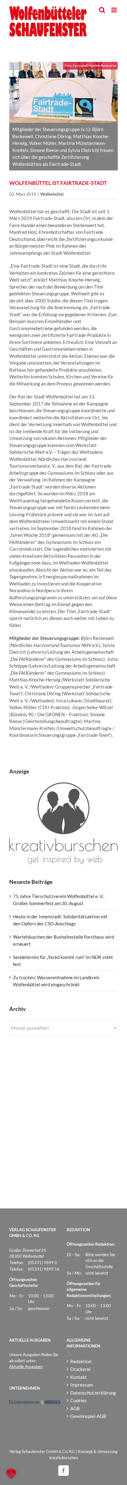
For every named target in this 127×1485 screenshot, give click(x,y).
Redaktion (80, 1361)
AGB (75, 1408)
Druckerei (80, 1369)
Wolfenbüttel (51, 194)
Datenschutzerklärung (92, 1392)
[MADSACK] (34, 1402)
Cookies (78, 1400)
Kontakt (78, 1377)
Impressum (81, 1384)
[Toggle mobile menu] (114, 10)
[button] (11, 1474)
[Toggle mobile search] (102, 10)
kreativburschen (63, 1457)
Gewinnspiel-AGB (88, 1416)
